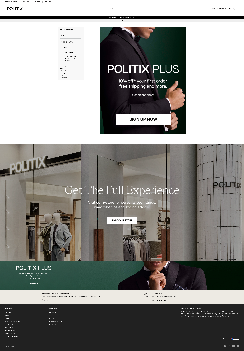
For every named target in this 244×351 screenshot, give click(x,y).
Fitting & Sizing (64, 70)
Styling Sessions (10, 333)
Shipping (62, 73)
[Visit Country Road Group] (11, 1)
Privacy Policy (64, 77)
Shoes (129, 13)
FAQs (61, 68)
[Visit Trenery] (48, 1)
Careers (7, 315)
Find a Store (9, 318)
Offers (95, 13)
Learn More (33, 283)
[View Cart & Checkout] (239, 9)
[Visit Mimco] (37, 2)
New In (88, 13)
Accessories (119, 13)
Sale (145, 13)
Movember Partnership (12, 321)
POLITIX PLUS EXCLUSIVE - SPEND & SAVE (122, 17)
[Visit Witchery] (25, 1)
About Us (8, 312)
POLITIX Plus (9, 324)
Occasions (137, 13)
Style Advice (153, 13)
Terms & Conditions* (12, 336)
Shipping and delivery (49, 300)
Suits (102, 13)
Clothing (109, 13)
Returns (62, 75)
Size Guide (52, 324)
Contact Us (66, 35)
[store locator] (228, 8)
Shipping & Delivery (55, 321)
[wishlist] (233, 9)
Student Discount (11, 330)
